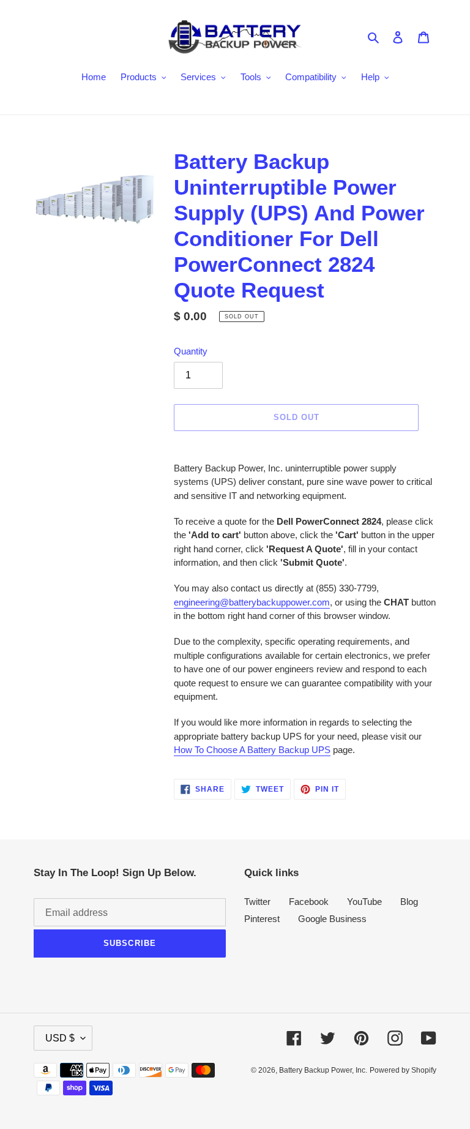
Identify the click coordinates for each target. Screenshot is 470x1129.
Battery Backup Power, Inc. (323, 1070)
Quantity (190, 351)
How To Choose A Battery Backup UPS (252, 750)
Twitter (257, 901)
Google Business (332, 918)
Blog (409, 901)
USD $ (60, 1038)
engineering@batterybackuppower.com (252, 602)
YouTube (364, 901)
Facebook (309, 901)
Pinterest (262, 918)
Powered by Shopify (403, 1070)
